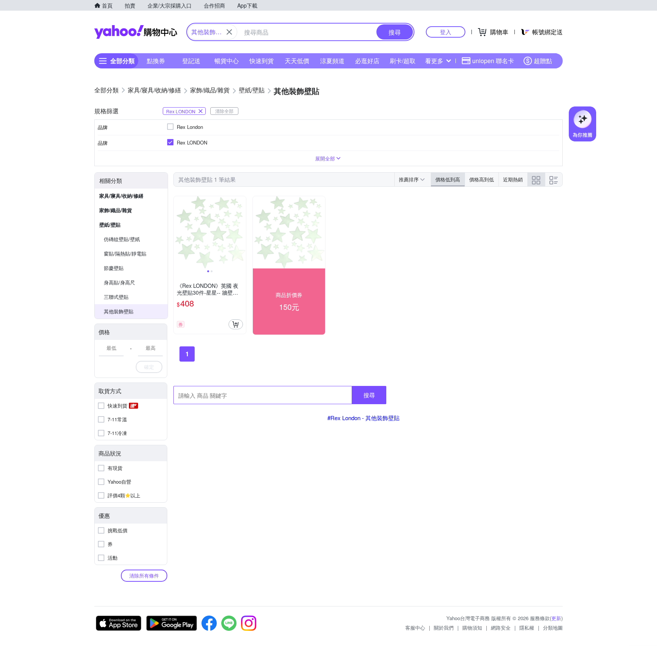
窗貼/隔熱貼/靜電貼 (125, 253)
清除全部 (224, 111)
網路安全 (501, 627)
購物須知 (472, 627)
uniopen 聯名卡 (493, 60)
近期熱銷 (513, 179)
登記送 (191, 60)
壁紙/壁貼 (110, 224)
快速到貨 (261, 60)
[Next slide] (241, 232)
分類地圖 (553, 627)
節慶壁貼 (114, 267)
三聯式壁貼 (116, 296)
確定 (149, 366)
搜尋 (369, 395)
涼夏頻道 (332, 60)
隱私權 (526, 627)
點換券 (156, 60)
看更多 (434, 60)
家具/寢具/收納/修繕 (121, 195)
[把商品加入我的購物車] (236, 324)
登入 (445, 32)
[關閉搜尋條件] (229, 32)
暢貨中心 (226, 60)
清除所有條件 (144, 575)
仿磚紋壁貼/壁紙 (122, 239)
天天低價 (297, 60)
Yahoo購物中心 (135, 32)
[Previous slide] (179, 232)
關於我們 (444, 627)
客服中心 (415, 627)
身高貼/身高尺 (119, 282)
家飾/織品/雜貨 (115, 210)
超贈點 (543, 60)
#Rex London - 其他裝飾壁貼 (363, 418)
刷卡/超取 (403, 60)
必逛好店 (367, 60)
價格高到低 (481, 179)
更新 (556, 618)
